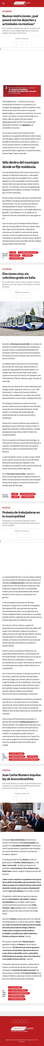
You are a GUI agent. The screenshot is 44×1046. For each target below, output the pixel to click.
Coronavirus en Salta (29, 252)
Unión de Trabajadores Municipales (24, 759)
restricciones (7, 122)
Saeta (16, 497)
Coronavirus (16, 107)
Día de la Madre (17, 753)
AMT (15, 494)
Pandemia (28, 255)
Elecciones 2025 (28, 494)
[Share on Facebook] (14, 43)
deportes (26, 125)
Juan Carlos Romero (18, 990)
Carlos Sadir (16, 987)
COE (13, 252)
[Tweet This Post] (19, 43)
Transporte (28, 497)
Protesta (33, 756)
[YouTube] (25, 1021)
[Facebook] (14, 1021)
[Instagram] (22, 1021)
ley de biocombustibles (19, 993)
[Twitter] (18, 1021)
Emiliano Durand (17, 756)
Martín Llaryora (17, 996)
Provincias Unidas (17, 999)
